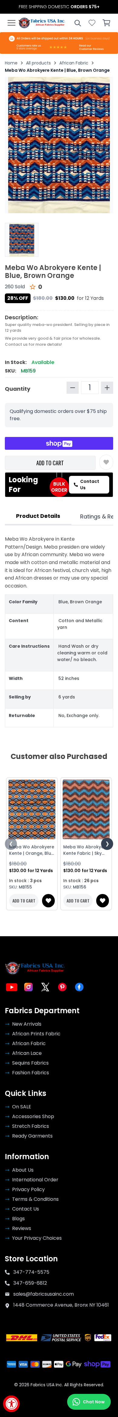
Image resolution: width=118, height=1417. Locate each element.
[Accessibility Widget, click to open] (11, 1403)
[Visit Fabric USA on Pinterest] (62, 987)
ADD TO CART (50, 463)
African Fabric (73, 63)
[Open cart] (106, 22)
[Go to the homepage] (42, 23)
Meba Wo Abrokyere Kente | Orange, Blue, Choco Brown (32, 850)
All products (38, 63)
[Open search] (77, 22)
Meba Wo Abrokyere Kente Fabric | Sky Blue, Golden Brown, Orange (85, 850)
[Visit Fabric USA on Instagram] (28, 987)
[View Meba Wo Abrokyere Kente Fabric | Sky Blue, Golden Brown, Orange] (86, 809)
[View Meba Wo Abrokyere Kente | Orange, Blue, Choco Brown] (32, 809)
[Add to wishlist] (106, 462)
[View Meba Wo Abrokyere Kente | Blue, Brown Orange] (21, 240)
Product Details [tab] (38, 516)
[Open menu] (11, 22)
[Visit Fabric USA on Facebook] (79, 987)
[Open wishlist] (92, 22)
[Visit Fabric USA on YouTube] (11, 987)
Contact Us (89, 484)
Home (11, 63)
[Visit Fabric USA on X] (45, 987)
